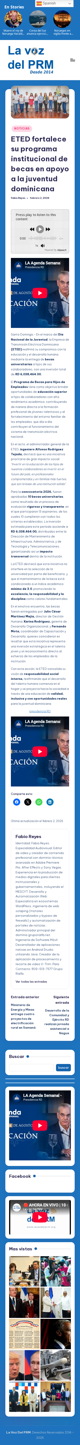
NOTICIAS (22, 128)
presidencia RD (40, 711)
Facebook (20, 1176)
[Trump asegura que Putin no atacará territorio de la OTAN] (24, 1365)
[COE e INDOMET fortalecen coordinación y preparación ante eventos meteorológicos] (55, 1396)
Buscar (16, 1056)
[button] (31, 981)
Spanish (49, 3)
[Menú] (72, 60)
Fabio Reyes (28, 836)
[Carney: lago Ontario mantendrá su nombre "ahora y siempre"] (55, 1334)
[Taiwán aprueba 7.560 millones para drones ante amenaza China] (55, 1365)
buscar (63, 1068)
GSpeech (61, 250)
